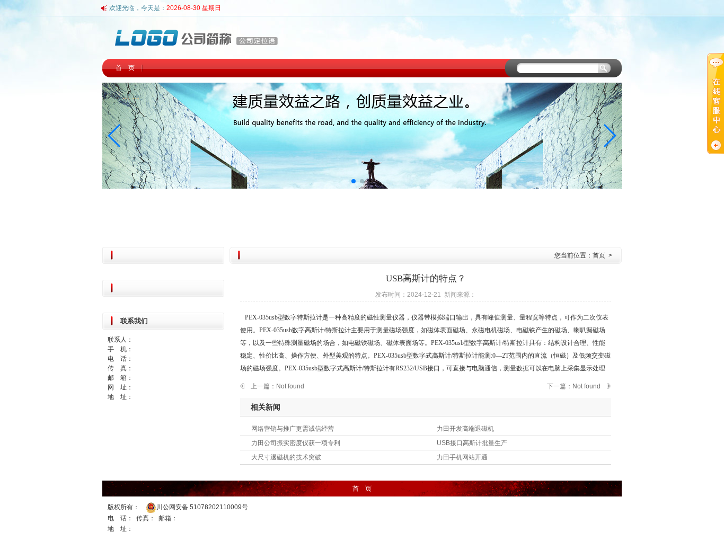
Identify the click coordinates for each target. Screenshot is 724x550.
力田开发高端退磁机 (465, 428)
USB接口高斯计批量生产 (472, 443)
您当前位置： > (584, 255)
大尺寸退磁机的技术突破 (286, 457)
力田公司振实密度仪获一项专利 (295, 443)
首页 (599, 255)
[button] (115, 135)
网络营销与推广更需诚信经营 (292, 428)
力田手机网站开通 (462, 457)
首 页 (125, 68)
